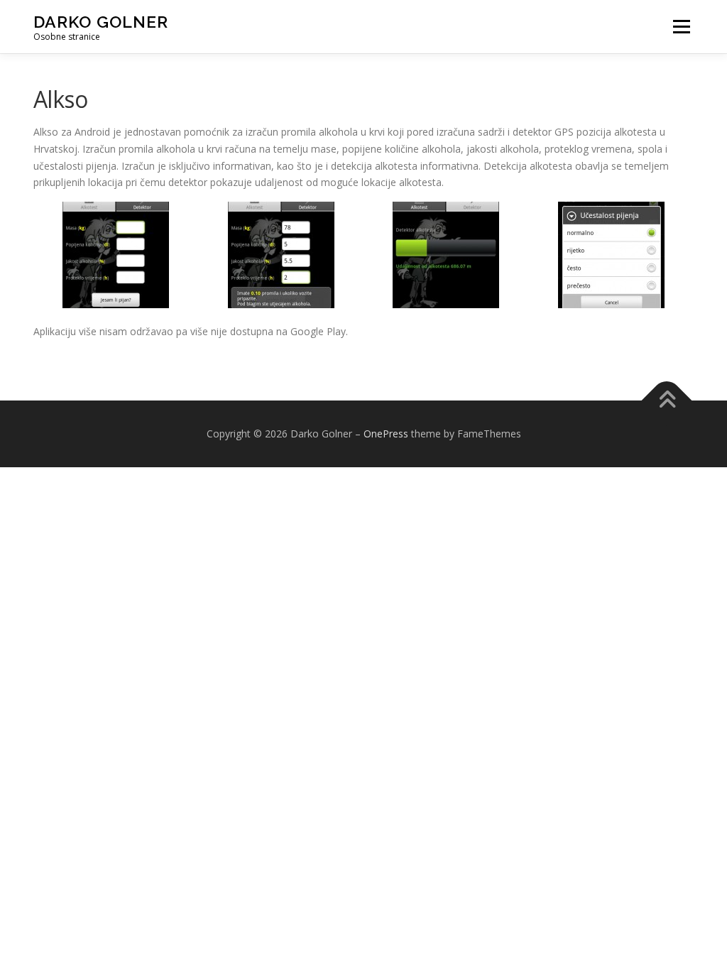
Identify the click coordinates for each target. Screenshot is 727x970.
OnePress (386, 433)
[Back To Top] (667, 401)
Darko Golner (100, 21)
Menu (681, 26)
